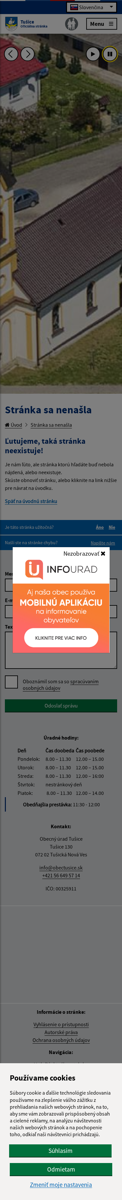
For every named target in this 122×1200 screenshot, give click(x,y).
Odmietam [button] (61, 1169)
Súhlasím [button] (60, 1151)
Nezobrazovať (82, 553)
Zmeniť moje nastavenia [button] (61, 1185)
